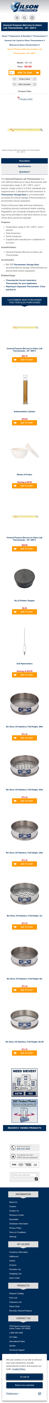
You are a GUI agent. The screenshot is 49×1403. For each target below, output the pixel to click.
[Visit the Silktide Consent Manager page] (39, 1393)
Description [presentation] (24, 161)
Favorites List (15, 1269)
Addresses (14, 1256)
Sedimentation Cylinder (24, 411)
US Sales (13, 1337)
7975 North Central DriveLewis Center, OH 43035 (19, 1327)
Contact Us (14, 1211)
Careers (12, 1206)
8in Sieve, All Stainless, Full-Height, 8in (24, 979)
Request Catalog (16, 1293)
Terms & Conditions (17, 1232)
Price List (13, 1298)
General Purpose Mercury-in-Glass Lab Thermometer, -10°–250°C (24, 538)
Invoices (12, 1265)
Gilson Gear (14, 1306)
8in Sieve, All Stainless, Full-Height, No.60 (25, 1042)
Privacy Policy (15, 1228)
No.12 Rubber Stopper (24, 600)
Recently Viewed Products (20, 1311)
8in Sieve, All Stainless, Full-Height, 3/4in (24, 790)
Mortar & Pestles (24, 474)
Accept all (24, 1377)
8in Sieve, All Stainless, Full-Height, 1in (24, 916)
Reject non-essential (24, 1385)
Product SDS (26, 99)
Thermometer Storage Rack (13, 195)
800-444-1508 (23, 1149)
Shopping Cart (15, 1274)
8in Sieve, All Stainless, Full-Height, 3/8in (24, 727)
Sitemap (12, 1236)
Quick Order (14, 1278)
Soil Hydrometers (25, 663)
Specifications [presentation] (24, 166)
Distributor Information (18, 1224)
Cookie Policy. (19, 1369)
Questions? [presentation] (24, 172)
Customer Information (18, 1252)
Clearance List (15, 1302)
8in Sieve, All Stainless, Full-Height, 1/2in (24, 853)
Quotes (12, 1346)
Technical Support (16, 1350)
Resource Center (16, 1215)
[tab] (24, 161)
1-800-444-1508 (16, 1333)
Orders (12, 1261)
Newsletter (13, 1219)
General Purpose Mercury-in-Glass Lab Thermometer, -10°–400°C (24, 349)
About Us (13, 1202)
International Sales (17, 1341)
